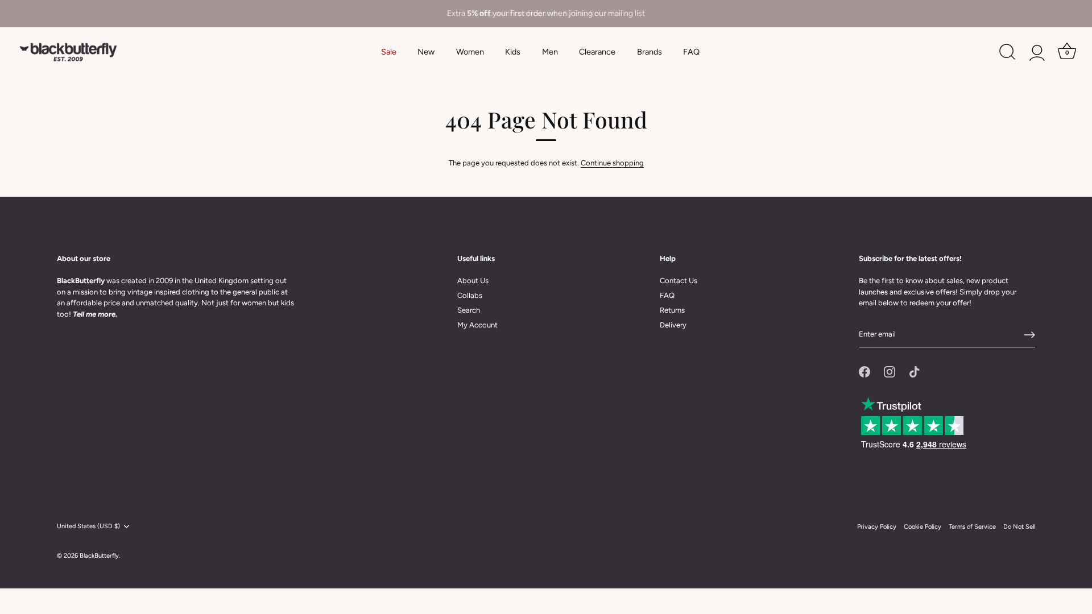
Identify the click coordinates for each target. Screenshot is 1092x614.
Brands (649, 52)
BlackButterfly (99, 555)
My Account (477, 325)
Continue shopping (612, 163)
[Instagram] (889, 371)
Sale (388, 52)
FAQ (691, 52)
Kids (512, 52)
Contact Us (678, 280)
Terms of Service (972, 526)
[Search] (1007, 52)
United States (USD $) (88, 526)
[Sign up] (1029, 335)
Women (470, 52)
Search (468, 310)
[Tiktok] (914, 371)
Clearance (597, 52)
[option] (546, 13)
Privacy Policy (876, 526)
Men (550, 52)
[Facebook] (864, 371)
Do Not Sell (1019, 526)
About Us (473, 280)
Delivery (673, 325)
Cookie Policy (922, 526)
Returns (672, 310)
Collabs (469, 295)
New (426, 52)
